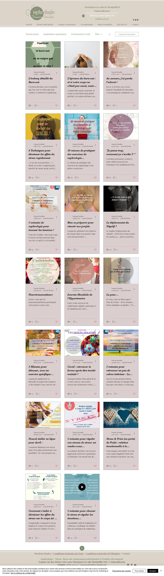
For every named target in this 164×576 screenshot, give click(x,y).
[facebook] (133, 20)
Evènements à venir (80, 34)
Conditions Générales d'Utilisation (103, 553)
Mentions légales (42, 553)
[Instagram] (138, 20)
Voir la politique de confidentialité (23, 573)
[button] (109, 34)
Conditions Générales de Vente (68, 553)
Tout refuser (139, 571)
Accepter (152, 571)
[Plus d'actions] (57, 73)
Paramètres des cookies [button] (121, 571)
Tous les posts (32, 34)
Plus (97, 34)
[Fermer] (161, 570)
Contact (126, 553)
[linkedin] (136, 20)
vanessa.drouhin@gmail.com (93, 564)
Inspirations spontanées (55, 34)
